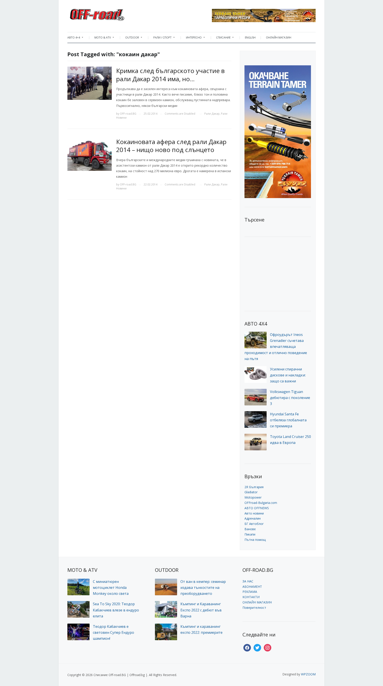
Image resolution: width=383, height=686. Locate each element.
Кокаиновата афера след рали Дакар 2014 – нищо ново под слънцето (171, 145)
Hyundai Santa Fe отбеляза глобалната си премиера (288, 420)
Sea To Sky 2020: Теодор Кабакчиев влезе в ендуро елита (116, 609)
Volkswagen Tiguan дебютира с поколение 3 (290, 397)
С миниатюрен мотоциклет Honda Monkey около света (111, 587)
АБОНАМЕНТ (252, 586)
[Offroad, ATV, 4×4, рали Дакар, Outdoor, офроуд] (106, 13)
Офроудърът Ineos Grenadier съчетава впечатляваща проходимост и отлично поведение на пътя (275, 346)
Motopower (253, 497)
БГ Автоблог (254, 524)
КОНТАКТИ (251, 597)
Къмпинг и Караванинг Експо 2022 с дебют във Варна (201, 609)
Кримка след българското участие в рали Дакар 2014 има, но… (170, 74)
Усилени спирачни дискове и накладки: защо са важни (288, 375)
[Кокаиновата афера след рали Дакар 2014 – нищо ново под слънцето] (89, 154)
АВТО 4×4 (73, 39)
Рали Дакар (212, 114)
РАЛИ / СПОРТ (160, 39)
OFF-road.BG (128, 114)
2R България (254, 487)
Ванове (250, 529)
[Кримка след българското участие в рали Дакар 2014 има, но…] (89, 83)
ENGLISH (250, 37)
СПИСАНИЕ (221, 39)
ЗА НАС (247, 581)
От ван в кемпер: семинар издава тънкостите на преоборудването (203, 587)
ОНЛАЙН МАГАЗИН (278, 37)
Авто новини (254, 513)
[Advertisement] (277, 273)
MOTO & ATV (100, 39)
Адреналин (252, 518)
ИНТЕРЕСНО (192, 39)
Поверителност (254, 607)
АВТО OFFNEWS (256, 508)
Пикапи (249, 534)
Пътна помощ (255, 540)
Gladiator (251, 492)
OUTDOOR (130, 39)
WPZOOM (308, 674)
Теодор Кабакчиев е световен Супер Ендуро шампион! (113, 632)
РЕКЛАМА (249, 592)
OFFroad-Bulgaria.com (260, 503)
